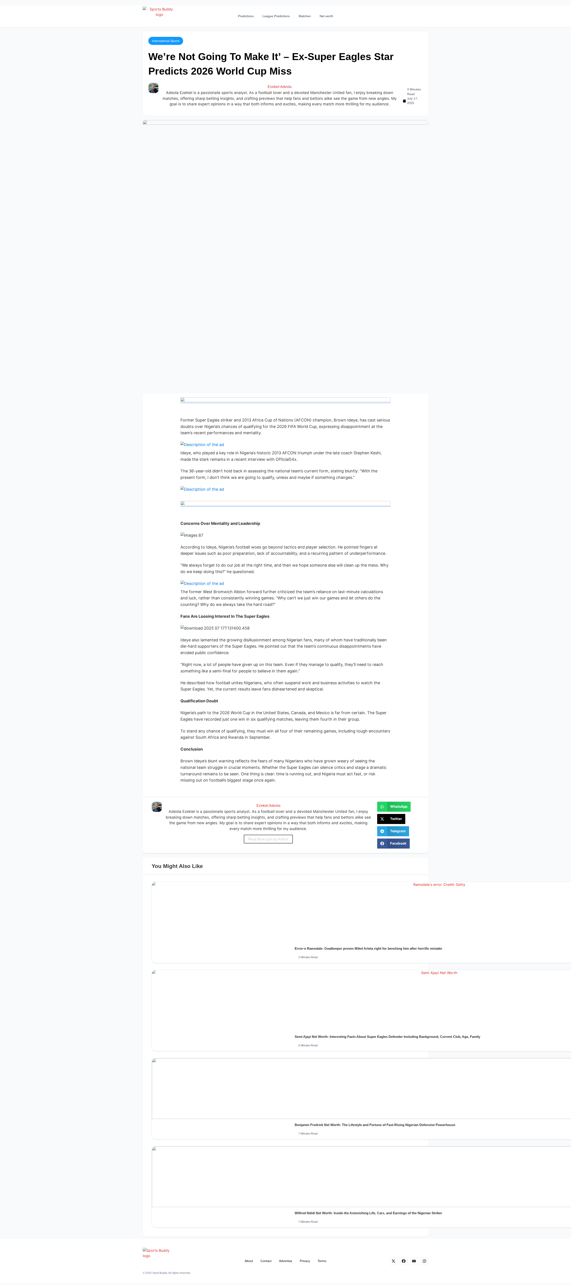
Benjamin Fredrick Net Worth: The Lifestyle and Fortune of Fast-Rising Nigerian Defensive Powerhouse (375, 1125)
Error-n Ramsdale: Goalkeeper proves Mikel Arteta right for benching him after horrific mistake (368, 948)
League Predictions (276, 16)
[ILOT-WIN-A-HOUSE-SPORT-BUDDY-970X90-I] (285, 400)
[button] (165, 41)
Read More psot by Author (268, 839)
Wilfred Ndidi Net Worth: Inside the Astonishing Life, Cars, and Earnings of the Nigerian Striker (368, 1213)
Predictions (246, 16)
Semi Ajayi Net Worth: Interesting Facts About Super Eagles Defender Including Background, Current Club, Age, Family (387, 1037)
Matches (305, 16)
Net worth (326, 16)
